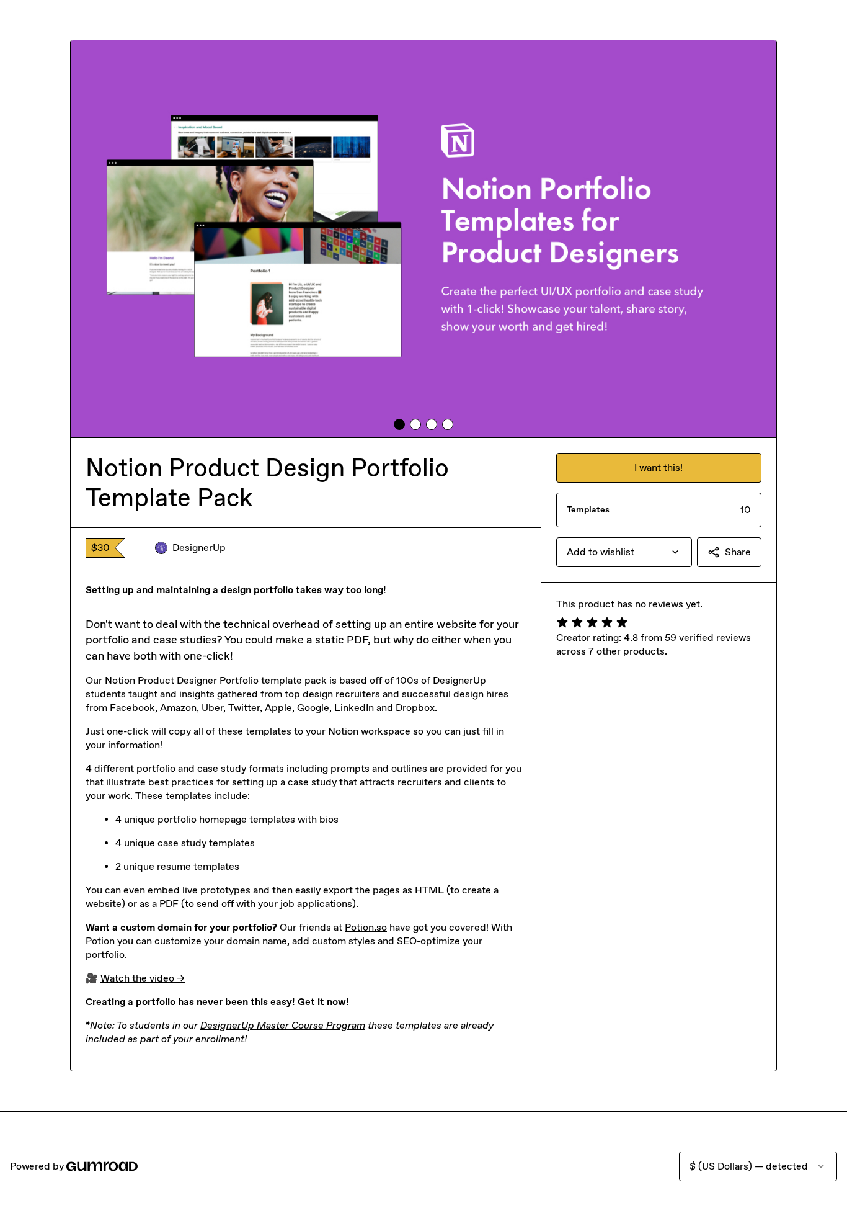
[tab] (399, 424)
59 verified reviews (708, 637)
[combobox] (624, 552)
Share (738, 552)
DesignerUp (199, 547)
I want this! (658, 467)
